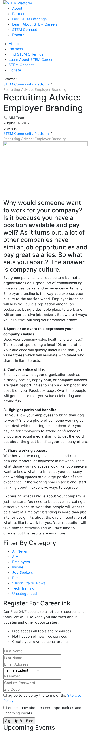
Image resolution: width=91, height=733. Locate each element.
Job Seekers (22, 572)
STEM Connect (24, 29)
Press (16, 577)
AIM (15, 556)
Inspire (17, 567)
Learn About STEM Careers (35, 24)
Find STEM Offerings (29, 19)
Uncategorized (24, 593)
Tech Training (23, 588)
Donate (18, 35)
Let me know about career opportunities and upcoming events (42, 710)
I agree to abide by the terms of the (42, 698)
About (17, 8)
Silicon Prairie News (28, 583)
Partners (19, 13)
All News (19, 551)
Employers (21, 562)
